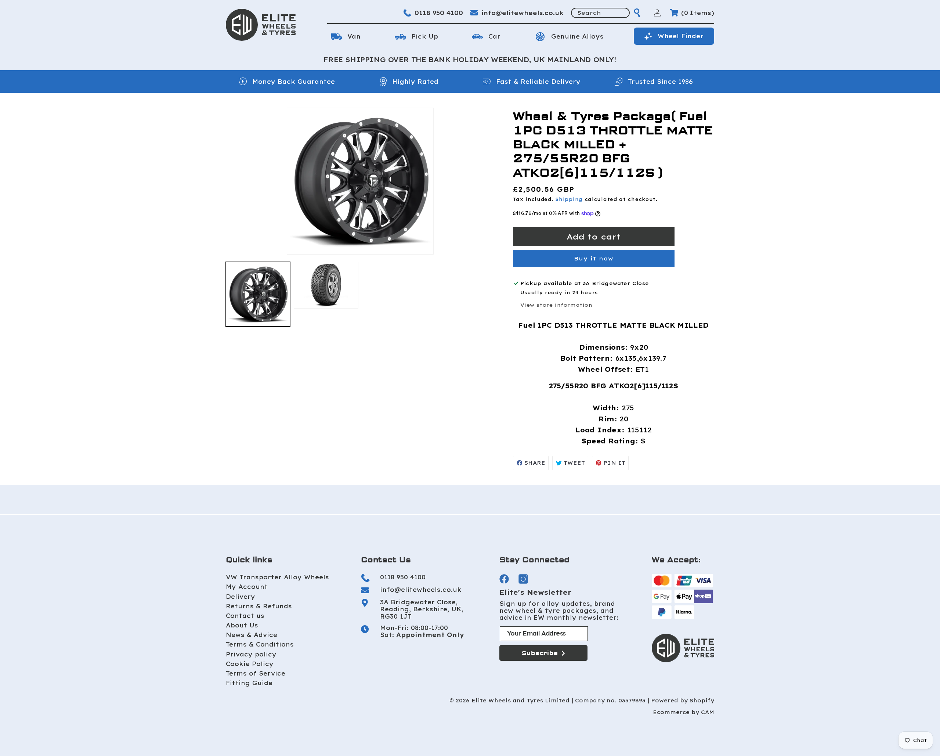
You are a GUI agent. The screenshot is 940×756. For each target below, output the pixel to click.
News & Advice (251, 634)
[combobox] (600, 13)
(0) (697, 13)
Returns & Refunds (259, 606)
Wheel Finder (681, 36)
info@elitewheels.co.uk (522, 13)
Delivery (240, 596)
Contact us (245, 615)
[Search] (637, 12)
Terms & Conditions (260, 644)
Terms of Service (255, 673)
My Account (247, 586)
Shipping (569, 199)
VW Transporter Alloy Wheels (277, 577)
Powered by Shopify (682, 701)
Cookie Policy (250, 663)
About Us (242, 625)
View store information (556, 305)
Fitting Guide (249, 683)
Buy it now (594, 258)
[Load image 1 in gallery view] (258, 294)
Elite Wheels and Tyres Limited (520, 701)
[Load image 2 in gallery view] (326, 285)
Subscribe (540, 652)
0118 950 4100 (439, 13)
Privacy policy (251, 654)
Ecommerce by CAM (683, 712)
